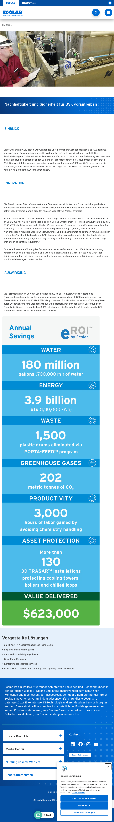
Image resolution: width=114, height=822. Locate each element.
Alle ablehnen (84, 805)
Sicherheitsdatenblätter (45, 800)
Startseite (7, 25)
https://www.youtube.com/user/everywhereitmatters (96, 744)
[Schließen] (108, 767)
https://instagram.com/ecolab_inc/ (88, 744)
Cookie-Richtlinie (78, 793)
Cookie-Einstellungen (84, 812)
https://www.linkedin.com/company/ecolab (73, 744)
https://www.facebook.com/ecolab (80, 744)
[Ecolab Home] (11, 13)
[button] (96, 12)
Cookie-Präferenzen (80, 755)
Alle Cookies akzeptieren (84, 798)
